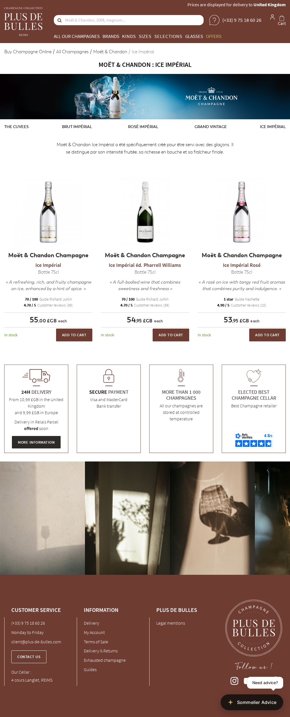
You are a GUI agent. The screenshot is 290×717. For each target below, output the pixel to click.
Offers (213, 36)
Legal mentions (170, 623)
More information (36, 442)
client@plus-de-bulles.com (36, 641)
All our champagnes (77, 36)
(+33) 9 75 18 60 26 (28, 623)
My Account (94, 632)
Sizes (145, 36)
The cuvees (16, 126)
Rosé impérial (143, 126)
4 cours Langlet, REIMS (31, 680)
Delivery (91, 623)
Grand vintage (211, 126)
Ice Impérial (273, 126)
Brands (111, 36)
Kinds (129, 36)
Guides (90, 669)
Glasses (194, 36)
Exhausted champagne (105, 660)
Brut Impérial (77, 126)
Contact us (28, 656)
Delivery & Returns (101, 651)
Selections (168, 36)
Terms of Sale (96, 641)
